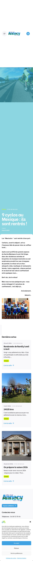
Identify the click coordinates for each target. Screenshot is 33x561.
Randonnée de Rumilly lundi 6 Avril (16, 347)
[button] (30, 522)
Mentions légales (21, 558)
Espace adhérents (8, 506)
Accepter (16, 543)
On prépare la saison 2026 (16, 467)
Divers (4, 209)
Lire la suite (8, 365)
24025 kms (9, 409)
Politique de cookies (11, 558)
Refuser (16, 548)
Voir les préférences (16, 553)
